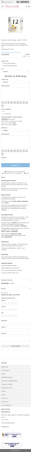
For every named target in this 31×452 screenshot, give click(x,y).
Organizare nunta (6, 388)
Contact (3, 395)
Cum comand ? (5, 370)
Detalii (3, 177)
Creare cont (4, 402)
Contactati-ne (5, 426)
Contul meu (4, 398)
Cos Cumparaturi (6, 405)
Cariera (3, 391)
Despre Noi (4, 367)
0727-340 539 (8, 2)
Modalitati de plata (6, 377)
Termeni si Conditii (6, 384)
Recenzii (3, 288)
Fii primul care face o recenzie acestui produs (11, 52)
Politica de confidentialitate (9, 381)
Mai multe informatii (6, 280)
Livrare (3, 374)
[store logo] (11, 6)
